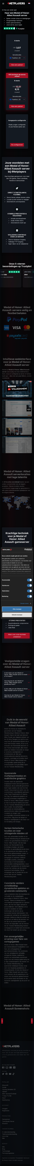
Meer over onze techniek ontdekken (17, 636)
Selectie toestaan (17, 615)
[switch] (29, 585)
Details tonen (24, 603)
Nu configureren (17, 145)
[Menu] (3, 3)
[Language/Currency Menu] (29, 3)
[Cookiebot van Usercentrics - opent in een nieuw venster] (24, 550)
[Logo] (16, 3)
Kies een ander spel (9, 10)
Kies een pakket (17, 65)
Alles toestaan (17, 609)
